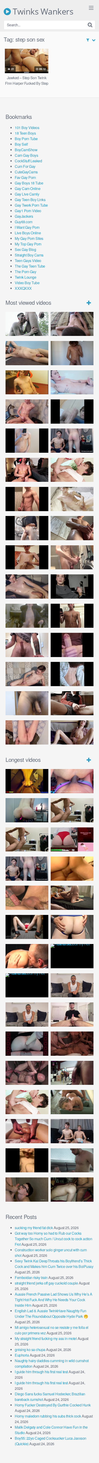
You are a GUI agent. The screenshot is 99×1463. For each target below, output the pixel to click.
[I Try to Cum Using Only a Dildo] (27, 1044)
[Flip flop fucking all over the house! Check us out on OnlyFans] (72, 898)
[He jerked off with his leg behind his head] (27, 674)
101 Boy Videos (27, 127)
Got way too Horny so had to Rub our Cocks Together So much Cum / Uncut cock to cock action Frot (53, 1239)
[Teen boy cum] (27, 616)
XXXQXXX (23, 288)
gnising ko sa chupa (30, 1349)
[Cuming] (72, 411)
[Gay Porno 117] (27, 1073)
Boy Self (21, 144)
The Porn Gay (25, 271)
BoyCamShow (26, 149)
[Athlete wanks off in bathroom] (72, 616)
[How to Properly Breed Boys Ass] (27, 1160)
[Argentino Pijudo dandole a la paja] (72, 586)
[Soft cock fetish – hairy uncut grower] (27, 703)
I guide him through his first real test (41, 1371)
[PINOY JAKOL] (72, 382)
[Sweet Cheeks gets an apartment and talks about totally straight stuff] (72, 839)
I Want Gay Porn (27, 227)
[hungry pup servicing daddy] (27, 927)
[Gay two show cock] (72, 1131)
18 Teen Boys (25, 133)
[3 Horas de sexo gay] (72, 810)
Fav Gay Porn (25, 177)
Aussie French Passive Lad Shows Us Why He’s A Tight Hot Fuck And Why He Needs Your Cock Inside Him (53, 1299)
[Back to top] (91, 1452)
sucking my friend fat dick (34, 1227)
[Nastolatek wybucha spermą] (72, 353)
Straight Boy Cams (29, 255)
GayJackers (24, 216)
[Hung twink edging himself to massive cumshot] (72, 645)
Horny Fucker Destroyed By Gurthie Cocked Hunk (53, 1405)
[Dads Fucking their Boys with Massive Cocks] (27, 956)
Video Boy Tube (27, 282)
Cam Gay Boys (26, 155)
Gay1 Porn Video (28, 210)
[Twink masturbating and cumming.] (27, 557)
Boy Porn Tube (26, 138)
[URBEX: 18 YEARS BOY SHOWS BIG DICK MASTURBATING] (27, 528)
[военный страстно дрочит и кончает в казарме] (27, 732)
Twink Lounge (25, 277)
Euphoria (22, 1355)
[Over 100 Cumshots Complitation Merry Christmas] (72, 1073)
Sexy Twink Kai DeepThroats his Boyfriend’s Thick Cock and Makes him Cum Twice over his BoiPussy (54, 1263)
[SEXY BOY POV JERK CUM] (72, 324)
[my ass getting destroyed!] (72, 1189)
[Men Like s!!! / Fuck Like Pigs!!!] (27, 898)
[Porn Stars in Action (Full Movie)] (72, 1044)
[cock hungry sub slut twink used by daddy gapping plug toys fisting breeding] (27, 781)
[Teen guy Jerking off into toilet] (27, 645)
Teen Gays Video (28, 260)
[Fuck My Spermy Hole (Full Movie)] (72, 869)
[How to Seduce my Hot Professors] (72, 956)
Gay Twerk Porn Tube (31, 205)
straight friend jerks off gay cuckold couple (46, 1283)
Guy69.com (23, 221)
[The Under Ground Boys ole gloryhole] (72, 927)
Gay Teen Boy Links (30, 199)
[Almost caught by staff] (27, 440)
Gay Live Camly (27, 194)
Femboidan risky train (31, 1277)
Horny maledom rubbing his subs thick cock (48, 1416)
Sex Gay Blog (25, 249)
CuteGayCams (26, 172)
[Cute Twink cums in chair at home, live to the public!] (27, 382)
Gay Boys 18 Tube (29, 183)
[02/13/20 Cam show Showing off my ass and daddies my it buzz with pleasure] (27, 810)
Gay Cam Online (27, 188)
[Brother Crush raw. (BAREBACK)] (27, 1189)
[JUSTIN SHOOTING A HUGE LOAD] (27, 499)
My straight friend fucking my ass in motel (46, 1338)
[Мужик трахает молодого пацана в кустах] (27, 324)
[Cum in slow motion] (72, 703)
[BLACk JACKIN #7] (72, 985)
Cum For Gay (25, 166)
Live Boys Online (28, 232)
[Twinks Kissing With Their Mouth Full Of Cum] (72, 470)
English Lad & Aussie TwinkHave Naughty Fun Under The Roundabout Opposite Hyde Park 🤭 (51, 1313)
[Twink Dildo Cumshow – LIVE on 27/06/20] (27, 586)
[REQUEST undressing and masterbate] (72, 557)
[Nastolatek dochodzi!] (72, 732)
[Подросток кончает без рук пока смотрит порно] (27, 353)
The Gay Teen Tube (30, 266)
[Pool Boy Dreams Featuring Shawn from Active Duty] (72, 1102)
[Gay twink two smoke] (72, 440)
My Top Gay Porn (28, 244)
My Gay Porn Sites (29, 238)
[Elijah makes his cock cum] (27, 470)
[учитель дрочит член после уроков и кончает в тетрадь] (27, 411)
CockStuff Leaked (28, 160)
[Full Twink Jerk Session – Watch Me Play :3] (72, 499)
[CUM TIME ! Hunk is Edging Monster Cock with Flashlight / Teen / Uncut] (72, 528)
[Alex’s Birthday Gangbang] (72, 1160)
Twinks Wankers (42, 11)
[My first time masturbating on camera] (72, 674)
